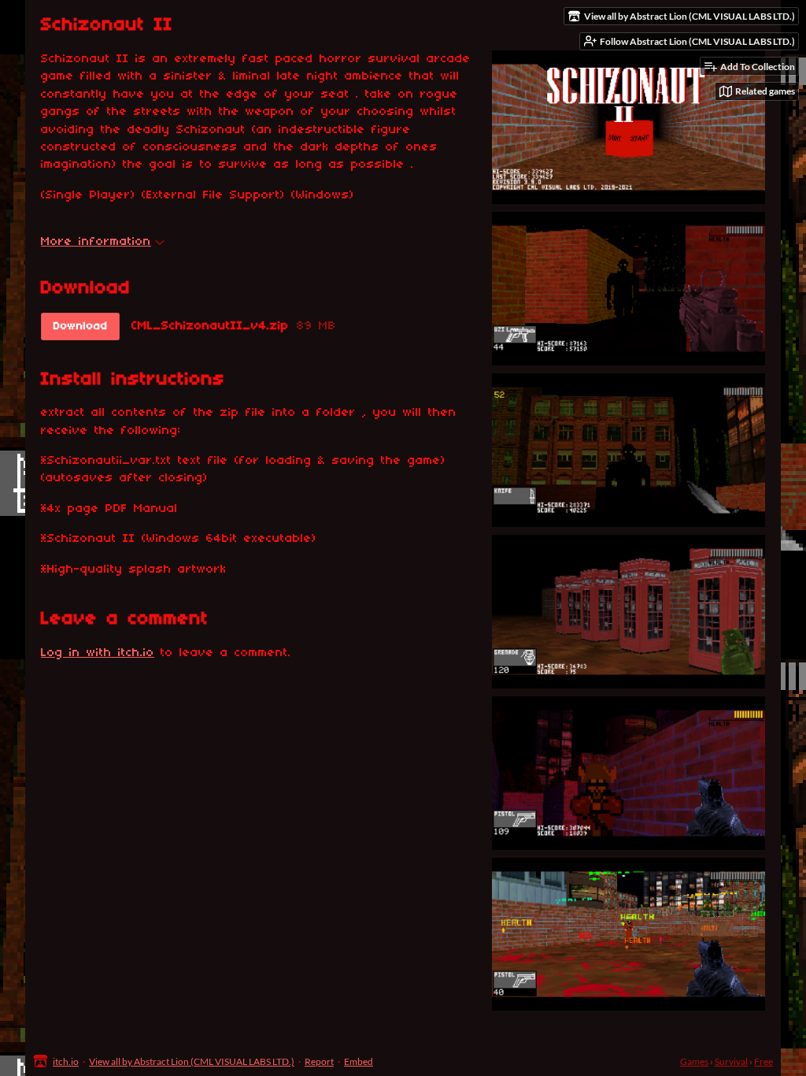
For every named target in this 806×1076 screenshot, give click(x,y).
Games (694, 1061)
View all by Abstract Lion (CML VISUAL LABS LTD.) (191, 1061)
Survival (731, 1061)
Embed (358, 1061)
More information (96, 242)
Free (763, 1061)
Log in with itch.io (97, 653)
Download (81, 326)
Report (319, 1061)
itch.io (66, 1061)
